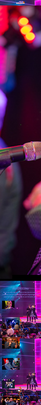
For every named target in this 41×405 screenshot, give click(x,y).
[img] (20, 143)
